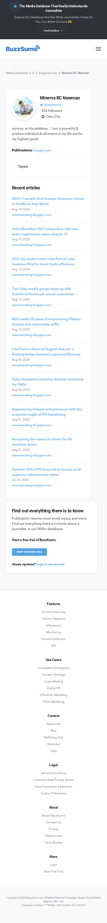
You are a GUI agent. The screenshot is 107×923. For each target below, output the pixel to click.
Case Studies (53, 842)
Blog (53, 730)
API (53, 645)
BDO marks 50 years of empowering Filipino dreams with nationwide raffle (46, 321)
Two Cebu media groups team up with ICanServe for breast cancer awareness (43, 291)
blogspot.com (48, 73)
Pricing (53, 829)
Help (54, 751)
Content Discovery (53, 612)
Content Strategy (53, 674)
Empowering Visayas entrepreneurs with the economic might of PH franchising (47, 411)
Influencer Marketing (53, 695)
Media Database (17, 73)
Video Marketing (53, 701)
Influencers (53, 625)
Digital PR (53, 688)
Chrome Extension (53, 639)
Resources (53, 724)
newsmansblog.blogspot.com (31, 215)
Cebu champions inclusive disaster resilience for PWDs (47, 381)
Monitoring (53, 632)
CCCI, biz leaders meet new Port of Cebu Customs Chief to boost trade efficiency (43, 261)
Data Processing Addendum (53, 786)
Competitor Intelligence (53, 668)
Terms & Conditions (54, 773)
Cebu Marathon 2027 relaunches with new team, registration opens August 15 (45, 231)
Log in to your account (50, 564)
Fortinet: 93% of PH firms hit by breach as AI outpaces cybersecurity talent (46, 472)
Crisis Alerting (53, 681)
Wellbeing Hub (53, 737)
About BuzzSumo (53, 815)
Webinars (53, 744)
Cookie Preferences (53, 793)
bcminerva (52, 105)
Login (53, 865)
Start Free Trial (53, 871)
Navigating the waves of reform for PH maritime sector (42, 441)
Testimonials (53, 836)
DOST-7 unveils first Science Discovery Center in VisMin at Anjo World (48, 201)
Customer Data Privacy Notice (53, 780)
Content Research (53, 618)
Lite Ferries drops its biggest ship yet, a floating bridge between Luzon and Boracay (46, 351)
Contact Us (53, 822)
